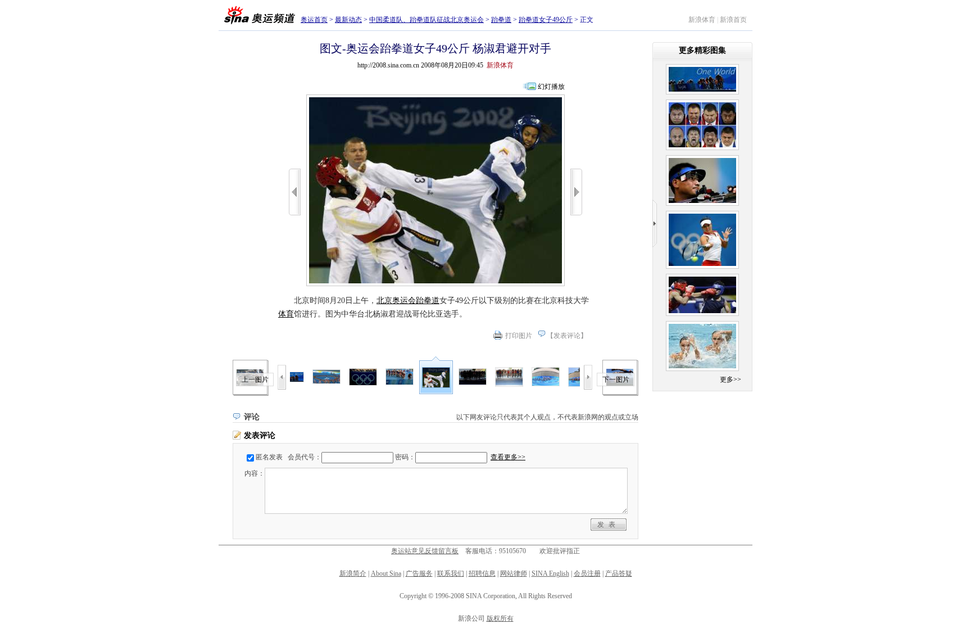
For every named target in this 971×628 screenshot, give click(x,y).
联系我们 (450, 573)
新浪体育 (701, 20)
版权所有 (500, 618)
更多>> (730, 379)
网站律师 (513, 573)
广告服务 (419, 573)
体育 (286, 314)
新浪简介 (352, 573)
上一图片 (255, 379)
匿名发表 (269, 457)
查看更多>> (508, 457)
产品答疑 (618, 573)
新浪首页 (733, 20)
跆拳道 (501, 20)
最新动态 (348, 20)
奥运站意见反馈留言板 (425, 551)
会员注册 (587, 573)
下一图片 (615, 379)
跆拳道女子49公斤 (546, 20)
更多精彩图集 (702, 50)
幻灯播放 (551, 87)
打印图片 (518, 336)
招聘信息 (482, 573)
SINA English (550, 573)
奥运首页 (314, 20)
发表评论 (566, 336)
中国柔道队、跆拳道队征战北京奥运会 (426, 20)
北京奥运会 (396, 300)
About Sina (386, 573)
